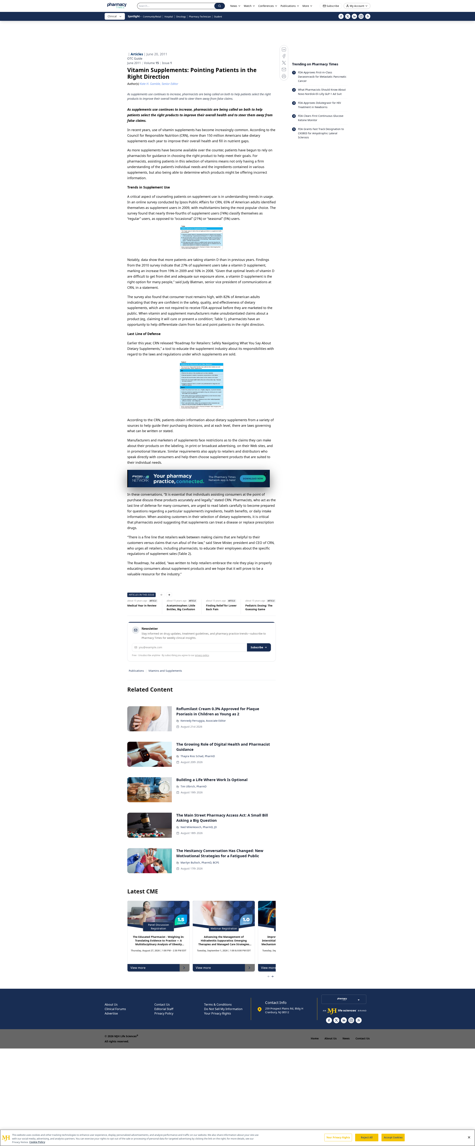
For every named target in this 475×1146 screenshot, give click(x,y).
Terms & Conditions (218, 1004)
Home (315, 1038)
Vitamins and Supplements (165, 670)
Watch (248, 6)
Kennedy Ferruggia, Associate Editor (203, 720)
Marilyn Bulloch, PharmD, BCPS (200, 862)
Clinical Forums (115, 1009)
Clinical (112, 16)
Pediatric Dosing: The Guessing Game (258, 607)
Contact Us (162, 1004)
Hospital (168, 16)
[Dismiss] (266, 474)
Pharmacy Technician (200, 16)
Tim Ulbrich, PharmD (194, 786)
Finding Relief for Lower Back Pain (221, 607)
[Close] (469, 1137)
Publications (136, 670)
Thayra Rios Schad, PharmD (198, 756)
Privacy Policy (163, 1013)
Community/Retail (152, 16)
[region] (237, 1137)
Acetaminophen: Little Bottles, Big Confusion (181, 607)
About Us (111, 1004)
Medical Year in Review (141, 605)
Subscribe (257, 647)
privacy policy (202, 655)
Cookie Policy (37, 1142)
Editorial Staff (163, 1009)
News (346, 1038)
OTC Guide (134, 58)
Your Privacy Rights (217, 1013)
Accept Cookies (393, 1137)
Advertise (111, 1013)
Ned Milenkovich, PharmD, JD (199, 827)
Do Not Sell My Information (223, 1009)
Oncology (181, 16)
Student (218, 16)
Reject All (367, 1137)
